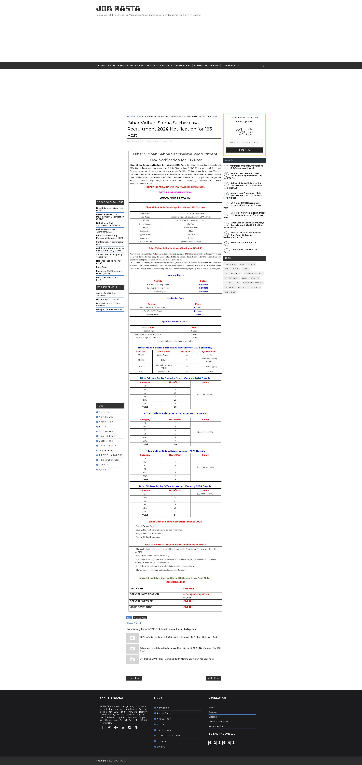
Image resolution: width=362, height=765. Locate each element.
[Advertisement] (214, 38)
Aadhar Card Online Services (106, 294)
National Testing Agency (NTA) (108, 262)
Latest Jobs (116, 65)
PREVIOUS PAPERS (111, 455)
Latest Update (107, 445)
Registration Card (109, 460)
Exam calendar (108, 436)
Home (101, 65)
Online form (106, 450)
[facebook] (103, 727)
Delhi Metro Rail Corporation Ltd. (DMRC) (108, 224)
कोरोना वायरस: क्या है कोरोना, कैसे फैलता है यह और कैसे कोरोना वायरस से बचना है (246, 167)
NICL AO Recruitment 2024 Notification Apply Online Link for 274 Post (180, 637)
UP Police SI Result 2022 (244, 249)
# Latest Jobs (140, 618)
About (212, 707)
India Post (101, 267)
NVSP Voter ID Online (107, 299)
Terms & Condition (218, 721)
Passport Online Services (109, 309)
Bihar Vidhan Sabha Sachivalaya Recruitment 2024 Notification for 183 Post (180, 649)
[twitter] (109, 727)
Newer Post (134, 678)
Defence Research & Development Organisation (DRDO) (110, 216)
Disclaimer (214, 717)
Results (151, 65)
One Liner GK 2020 (109, 72)
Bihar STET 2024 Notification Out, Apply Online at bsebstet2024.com (242, 235)
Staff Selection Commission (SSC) (110, 243)
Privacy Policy (216, 726)
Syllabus (166, 65)
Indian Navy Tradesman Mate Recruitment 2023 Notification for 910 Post (242, 195)
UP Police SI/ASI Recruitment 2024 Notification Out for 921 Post (177, 659)
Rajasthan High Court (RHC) (107, 278)
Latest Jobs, (167, 141)
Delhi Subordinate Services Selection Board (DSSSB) (110, 249)
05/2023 (187, 597)
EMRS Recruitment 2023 (243, 242)
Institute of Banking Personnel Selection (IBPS (109, 236)
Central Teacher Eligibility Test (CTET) (109, 255)
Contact (213, 712)
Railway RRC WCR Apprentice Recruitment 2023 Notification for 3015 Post (242, 185)
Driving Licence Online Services (108, 304)
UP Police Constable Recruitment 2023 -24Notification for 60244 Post (244, 215)
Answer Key (183, 65)
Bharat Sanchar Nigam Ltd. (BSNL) (109, 209)
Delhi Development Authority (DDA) (106, 230)
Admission (200, 65)
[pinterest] (136, 727)
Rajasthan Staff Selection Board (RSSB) (109, 272)
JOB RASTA (118, 8)
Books (214, 65)
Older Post (213, 678)
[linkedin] (123, 727)
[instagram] (129, 727)
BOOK (102, 426)
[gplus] (116, 727)
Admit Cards (135, 65)
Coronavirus (230, 65)
